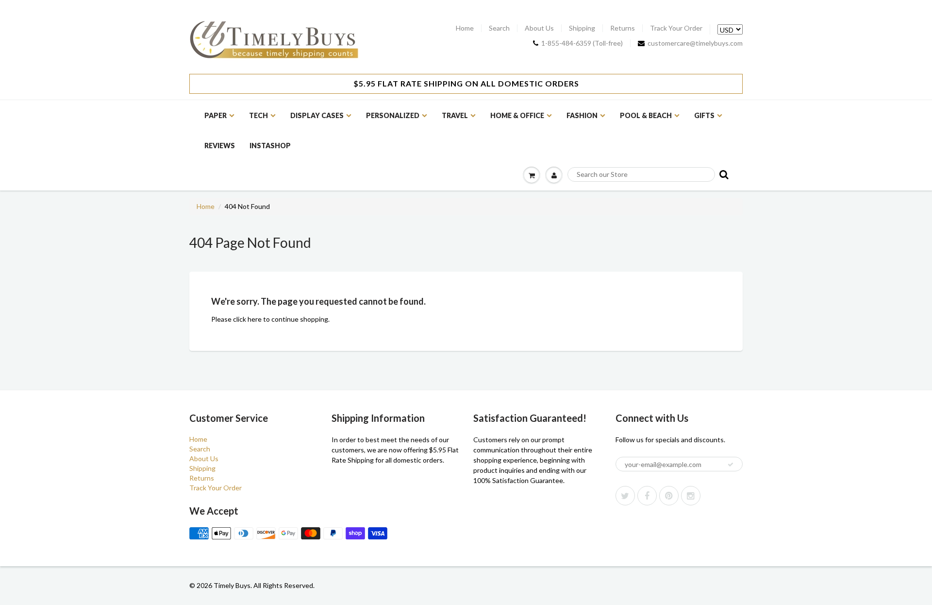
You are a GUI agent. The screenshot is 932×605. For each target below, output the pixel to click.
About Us (539, 28)
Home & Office (517, 115)
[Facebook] (647, 495)
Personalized (392, 115)
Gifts (704, 115)
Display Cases (317, 115)
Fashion (582, 115)
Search (499, 28)
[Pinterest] (669, 495)
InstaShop (270, 145)
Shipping (582, 28)
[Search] (723, 174)
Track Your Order (676, 28)
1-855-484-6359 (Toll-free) (582, 43)
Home (465, 28)
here (255, 319)
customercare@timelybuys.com (695, 43)
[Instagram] (690, 495)
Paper (215, 115)
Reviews (219, 145)
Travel (455, 115)
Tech (258, 115)
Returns (622, 28)
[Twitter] (625, 495)
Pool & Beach (646, 115)
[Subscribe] (730, 464)
